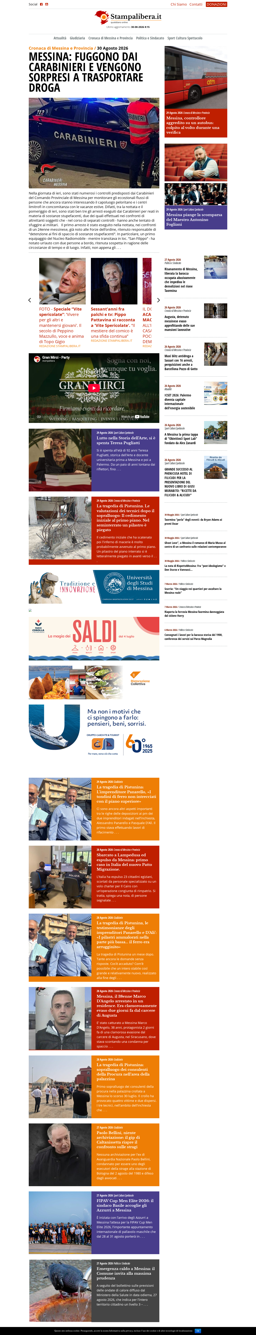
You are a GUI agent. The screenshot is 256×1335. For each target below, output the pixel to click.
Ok (198, 1331)
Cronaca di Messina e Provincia (110, 38)
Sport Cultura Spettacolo (185, 38)
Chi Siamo (179, 4)
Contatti (195, 4)
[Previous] (30, 300)
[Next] (158, 300)
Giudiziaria (77, 38)
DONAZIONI (216, 4)
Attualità (60, 38)
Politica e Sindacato (150, 38)
